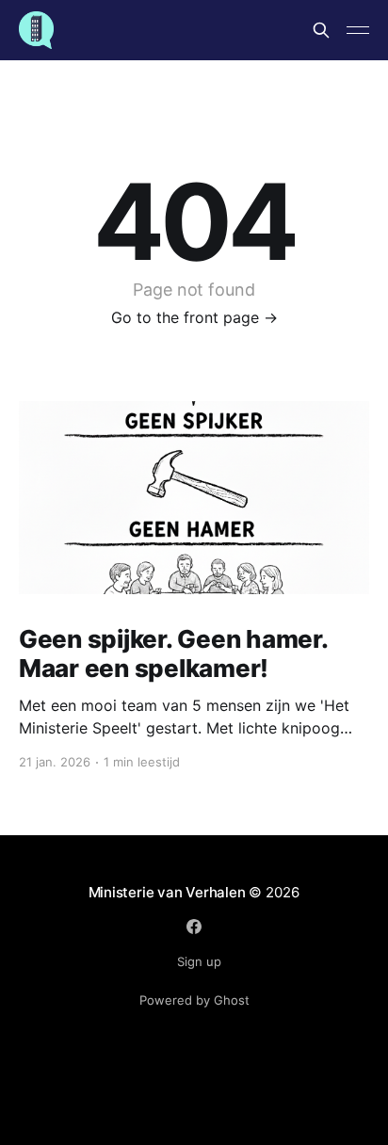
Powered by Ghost (194, 1000)
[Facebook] (194, 926)
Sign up (199, 961)
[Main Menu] (358, 30)
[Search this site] (321, 30)
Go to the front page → (194, 317)
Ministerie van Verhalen (167, 892)
